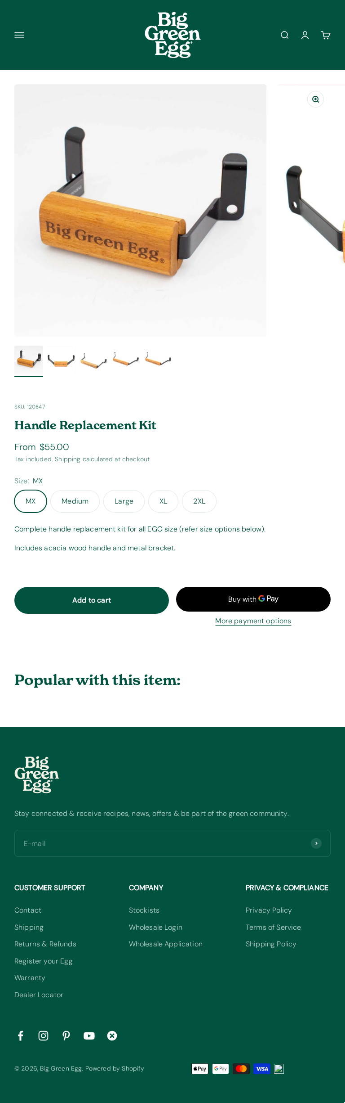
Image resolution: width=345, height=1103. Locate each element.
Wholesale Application (166, 944)
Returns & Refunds (45, 944)
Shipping (29, 927)
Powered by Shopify (115, 1068)
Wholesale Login (155, 927)
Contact (27, 910)
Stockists (144, 910)
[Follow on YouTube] (89, 1036)
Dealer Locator (38, 994)
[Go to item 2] (61, 361)
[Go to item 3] (93, 361)
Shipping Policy (271, 944)
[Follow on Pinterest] (66, 1036)
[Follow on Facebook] (20, 1036)
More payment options (253, 621)
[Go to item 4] (125, 361)
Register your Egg (43, 961)
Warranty (29, 977)
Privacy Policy (269, 910)
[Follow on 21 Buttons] (112, 1036)
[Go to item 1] (28, 361)
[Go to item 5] (158, 361)
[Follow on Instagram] (43, 1036)
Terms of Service (273, 927)
